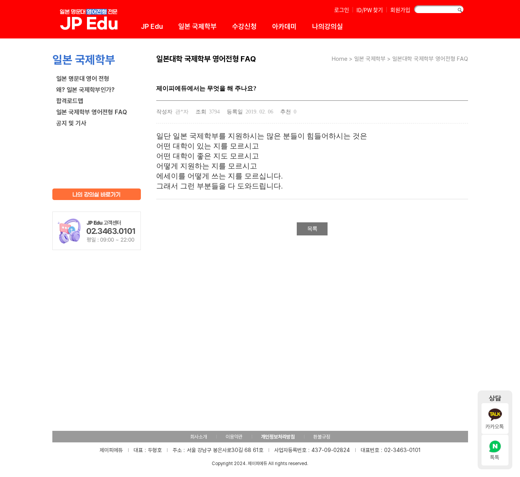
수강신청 (244, 26)
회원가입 (400, 9)
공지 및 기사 (71, 123)
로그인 (341, 9)
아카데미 (284, 26)
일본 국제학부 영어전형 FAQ (91, 112)
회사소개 (198, 436)
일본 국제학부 (197, 26)
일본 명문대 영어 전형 (82, 78)
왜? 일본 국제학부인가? (85, 89)
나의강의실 (327, 26)
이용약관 (234, 436)
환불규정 (321, 436)
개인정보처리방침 (278, 436)
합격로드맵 (69, 101)
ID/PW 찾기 (369, 9)
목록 (312, 229)
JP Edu (152, 26)
